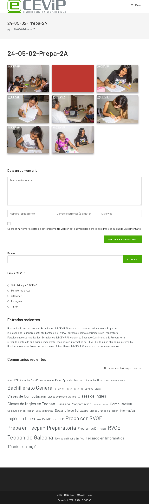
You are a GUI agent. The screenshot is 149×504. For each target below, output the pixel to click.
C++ (64, 389)
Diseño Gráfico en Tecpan (104, 410)
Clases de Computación (26, 396)
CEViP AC (89, 389)
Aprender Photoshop (97, 380)
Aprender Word (118, 380)
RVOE (114, 427)
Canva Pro (78, 389)
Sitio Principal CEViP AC (24, 285)
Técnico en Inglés (22, 446)
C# (59, 389)
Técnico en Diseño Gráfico (69, 438)
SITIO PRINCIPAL (65, 494)
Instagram (17, 301)
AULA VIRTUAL (84, 494)
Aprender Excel (52, 380)
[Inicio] (8, 29)
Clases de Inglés (92, 395)
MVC (55, 419)
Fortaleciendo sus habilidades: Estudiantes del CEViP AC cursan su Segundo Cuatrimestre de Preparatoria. (66, 337)
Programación (88, 428)
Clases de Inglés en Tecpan (31, 403)
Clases (97, 389)
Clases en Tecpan (100, 404)
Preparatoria (61, 427)
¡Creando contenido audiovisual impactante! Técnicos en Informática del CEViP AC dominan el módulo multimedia (70, 341)
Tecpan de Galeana (30, 437)
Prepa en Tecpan (26, 427)
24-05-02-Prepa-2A (24, 29)
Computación (121, 403)
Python (103, 429)
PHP (61, 419)
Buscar (11, 253)
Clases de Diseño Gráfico (62, 396)
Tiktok (14, 306)
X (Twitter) (16, 295)
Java (39, 419)
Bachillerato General (30, 387)
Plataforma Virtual (21, 290)
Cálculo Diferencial (44, 411)
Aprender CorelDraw (31, 380)
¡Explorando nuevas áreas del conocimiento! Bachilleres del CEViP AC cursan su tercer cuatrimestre (63, 346)
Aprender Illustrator (73, 380)
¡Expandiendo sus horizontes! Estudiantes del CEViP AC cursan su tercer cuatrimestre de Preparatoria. (64, 328)
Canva (70, 389)
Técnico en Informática (105, 438)
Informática (127, 410)
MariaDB (46, 419)
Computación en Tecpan (20, 410)
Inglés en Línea (21, 418)
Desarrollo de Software (71, 410)
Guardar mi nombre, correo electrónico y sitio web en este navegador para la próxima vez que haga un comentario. (74, 228)
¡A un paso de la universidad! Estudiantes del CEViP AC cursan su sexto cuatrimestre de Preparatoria (63, 332)
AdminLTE (12, 380)
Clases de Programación (74, 404)
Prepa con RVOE (84, 418)
